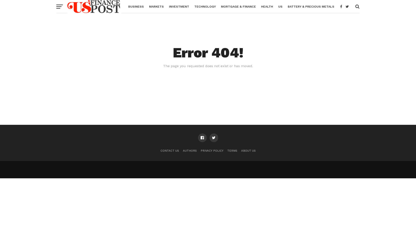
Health (267, 6)
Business (136, 6)
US (280, 6)
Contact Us (170, 150)
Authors (190, 150)
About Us (248, 150)
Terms (232, 150)
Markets (156, 6)
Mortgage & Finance (238, 6)
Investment (179, 6)
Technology (205, 6)
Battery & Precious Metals (311, 6)
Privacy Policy (212, 150)
